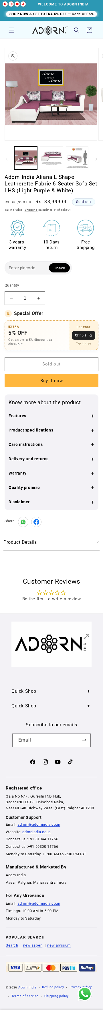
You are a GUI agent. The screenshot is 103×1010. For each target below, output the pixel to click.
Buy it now (51, 380)
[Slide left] (6, 159)
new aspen (32, 945)
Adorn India (27, 987)
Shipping (31, 209)
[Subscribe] (84, 740)
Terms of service (25, 996)
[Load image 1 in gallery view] (25, 157)
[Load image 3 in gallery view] (77, 157)
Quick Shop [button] (23, 691)
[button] (11, 30)
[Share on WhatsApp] (23, 522)
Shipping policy (56, 996)
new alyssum (59, 945)
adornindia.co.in (36, 832)
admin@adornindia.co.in (38, 824)
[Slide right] (96, 159)
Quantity (12, 285)
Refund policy (53, 987)
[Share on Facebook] (36, 522)
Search (12, 945)
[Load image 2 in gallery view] (51, 157)
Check (59, 267)
